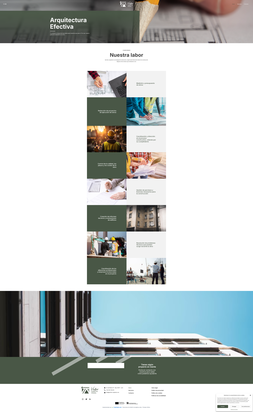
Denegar (234, 406)
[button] (250, 395)
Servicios (239, 4)
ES (5, 4)
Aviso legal (155, 387)
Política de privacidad (158, 390)
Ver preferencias (246, 406)
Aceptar (223, 406)
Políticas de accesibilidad (159, 395)
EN (4, 4)
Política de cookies (234, 409)
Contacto (246, 4)
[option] (126, 324)
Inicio (233, 4)
